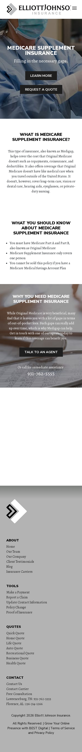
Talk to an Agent (41, 352)
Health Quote (16, 663)
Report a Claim (17, 597)
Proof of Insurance (19, 612)
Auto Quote (14, 648)
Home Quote (15, 638)
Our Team (13, 551)
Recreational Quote (20, 653)
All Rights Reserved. (27, 723)
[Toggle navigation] (74, 8)
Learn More (41, 75)
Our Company (16, 556)
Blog (9, 566)
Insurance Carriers (19, 571)
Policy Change (16, 607)
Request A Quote (41, 89)
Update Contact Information (26, 602)
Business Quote (17, 658)
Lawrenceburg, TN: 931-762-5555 (28, 699)
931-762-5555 (41, 373)
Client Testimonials (20, 561)
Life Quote (13, 643)
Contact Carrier (17, 689)
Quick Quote (15, 633)
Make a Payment (18, 592)
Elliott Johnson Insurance (52, 715)
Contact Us (14, 684)
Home (10, 546)
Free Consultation (19, 694)
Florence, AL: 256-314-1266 (24, 704)
